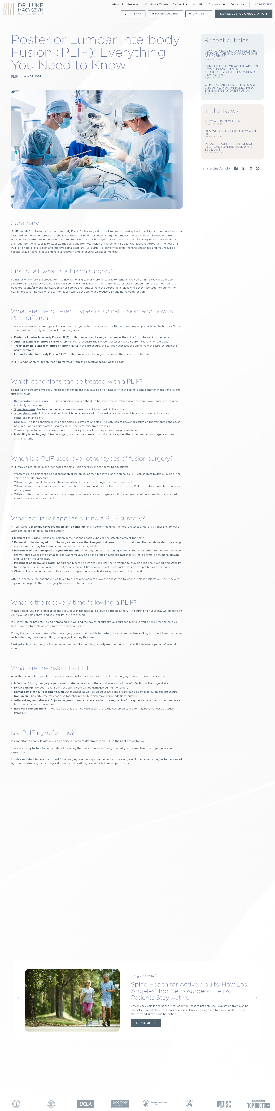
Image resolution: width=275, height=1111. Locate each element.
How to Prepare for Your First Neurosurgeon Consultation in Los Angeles (231, 53)
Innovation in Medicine (223, 121)
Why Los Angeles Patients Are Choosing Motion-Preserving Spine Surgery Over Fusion (230, 87)
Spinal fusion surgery (24, 279)
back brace (156, 621)
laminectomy (24, 438)
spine (70, 243)
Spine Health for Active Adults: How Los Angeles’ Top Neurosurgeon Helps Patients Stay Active (231, 70)
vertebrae (107, 279)
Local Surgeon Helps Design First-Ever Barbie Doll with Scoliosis (228, 146)
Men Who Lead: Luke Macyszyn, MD (230, 132)
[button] (236, 168)
